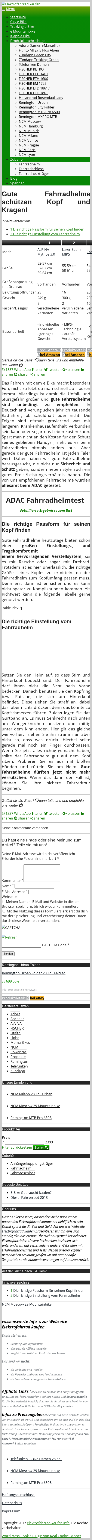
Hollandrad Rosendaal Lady (41, 97)
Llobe (14, 1037)
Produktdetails (14, 998)
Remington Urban (33, 102)
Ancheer (17, 1018)
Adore (15, 1014)
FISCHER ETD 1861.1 (35, 88)
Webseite (9, 896)
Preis (6, 1137)
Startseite (18, 17)
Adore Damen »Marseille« (39, 45)
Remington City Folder (37, 107)
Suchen (40, 1147)
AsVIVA (16, 1023)
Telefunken (19, 1066)
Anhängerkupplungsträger (31, 1163)
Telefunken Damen (34, 64)
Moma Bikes (20, 1042)
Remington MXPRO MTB (38, 116)
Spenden (17, 183)
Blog (13, 178)
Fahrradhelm (29, 164)
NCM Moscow (30, 121)
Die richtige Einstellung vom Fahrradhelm (45, 234)
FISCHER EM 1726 (32, 83)
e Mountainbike (22, 31)
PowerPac (18, 1052)
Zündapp (17, 1071)
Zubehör (17, 159)
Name (8, 886)
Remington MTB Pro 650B (39, 112)
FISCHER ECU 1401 (33, 74)
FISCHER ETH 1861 (33, 93)
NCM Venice (28, 140)
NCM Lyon (27, 154)
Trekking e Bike (22, 26)
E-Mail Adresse (15, 891)
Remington (19, 1061)
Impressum (11, 1511)
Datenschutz (12, 1503)
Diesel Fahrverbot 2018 (29, 1197)
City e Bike (18, 21)
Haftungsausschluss (18, 1494)
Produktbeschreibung (28, 40)
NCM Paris (27, 150)
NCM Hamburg (31, 126)
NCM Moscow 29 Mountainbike (27, 1304)
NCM (14, 1047)
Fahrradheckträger (34, 173)
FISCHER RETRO (31, 69)
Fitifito (15, 1033)
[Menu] (21, 4)
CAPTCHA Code (54, 945)
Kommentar (13, 880)
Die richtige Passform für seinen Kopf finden (47, 229)
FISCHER (17, 1028)
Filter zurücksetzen (17, 1147)
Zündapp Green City (35, 55)
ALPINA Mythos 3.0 (46, 252)
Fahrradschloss (31, 168)
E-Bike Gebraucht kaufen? (31, 1192)
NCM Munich (29, 131)
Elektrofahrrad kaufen (19, 1231)
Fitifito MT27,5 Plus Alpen (39, 50)
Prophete (18, 1056)
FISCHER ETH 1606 (33, 78)
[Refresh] (10, 937)
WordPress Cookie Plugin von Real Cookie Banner (41, 1536)
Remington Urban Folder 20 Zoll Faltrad (33, 973)
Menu (10, 8)
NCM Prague (29, 145)
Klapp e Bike (20, 36)
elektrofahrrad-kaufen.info (48, 1523)
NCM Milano (28, 135)
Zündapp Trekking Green (39, 59)
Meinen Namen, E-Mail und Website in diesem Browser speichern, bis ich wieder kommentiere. (41, 904)
